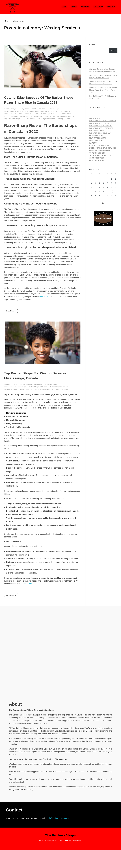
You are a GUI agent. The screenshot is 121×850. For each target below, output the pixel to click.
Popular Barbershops (12, 119)
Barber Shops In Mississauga (15, 111)
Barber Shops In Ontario (59, 111)
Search (92, 45)
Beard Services (66, 114)
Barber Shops (54, 109)
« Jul (102, 203)
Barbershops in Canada (49, 114)
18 (95, 191)
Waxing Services (64, 119)
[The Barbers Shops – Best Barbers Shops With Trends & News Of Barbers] (25, 7)
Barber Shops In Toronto (13, 114)
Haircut (93, 143)
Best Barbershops (10, 116)
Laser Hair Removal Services (63, 116)
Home (7, 21)
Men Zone (43, 297)
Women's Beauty (96, 160)
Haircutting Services (41, 116)
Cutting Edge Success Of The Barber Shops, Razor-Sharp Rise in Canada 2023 (103, 90)
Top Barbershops (29, 119)
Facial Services (26, 116)
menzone (28, 109)
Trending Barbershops (46, 119)
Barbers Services (31, 114)
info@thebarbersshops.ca (58, 818)
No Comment (40, 109)
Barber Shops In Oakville (38, 111)
